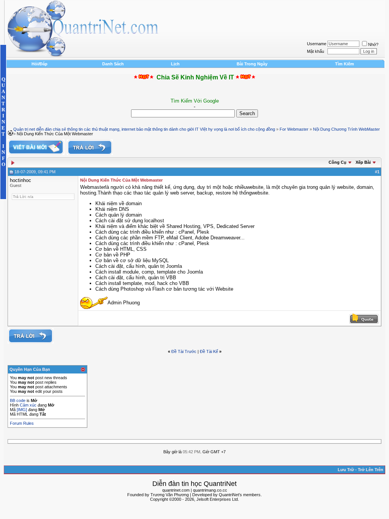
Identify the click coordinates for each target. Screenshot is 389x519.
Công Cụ (337, 162)
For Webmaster (294, 129)
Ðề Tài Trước (183, 351)
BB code (17, 400)
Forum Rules (22, 423)
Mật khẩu (315, 51)
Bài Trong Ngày (252, 64)
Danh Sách (113, 64)
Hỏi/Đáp (39, 64)
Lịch (175, 64)
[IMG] (22, 409)
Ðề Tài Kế (209, 351)
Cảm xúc (28, 405)
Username (316, 43)
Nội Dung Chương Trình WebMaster (346, 129)
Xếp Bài (363, 162)
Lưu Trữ (346, 469)
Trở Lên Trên (370, 469)
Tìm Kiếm (344, 64)
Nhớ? (373, 44)
